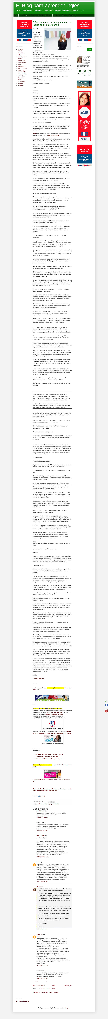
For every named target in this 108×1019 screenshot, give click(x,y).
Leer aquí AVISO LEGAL (22, 1001)
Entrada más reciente (39, 985)
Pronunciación (21, 66)
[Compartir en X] (52, 802)
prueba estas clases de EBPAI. (55, 712)
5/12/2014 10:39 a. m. (42, 965)
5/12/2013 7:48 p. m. (42, 817)
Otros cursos (48, 15)
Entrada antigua (67, 985)
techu (38, 862)
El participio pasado (21, 78)
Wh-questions (21, 81)
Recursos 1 (21, 83)
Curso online (40, 15)
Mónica (39, 886)
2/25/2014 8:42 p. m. (42, 881)
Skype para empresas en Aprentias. (53, 714)
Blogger (67, 1008)
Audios (19, 54)
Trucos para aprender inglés (22, 71)
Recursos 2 (21, 85)
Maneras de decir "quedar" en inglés (47, 756)
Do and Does (21, 75)
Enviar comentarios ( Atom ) (47, 988)
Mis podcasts (21, 52)
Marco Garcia (41, 835)
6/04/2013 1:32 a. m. (42, 830)
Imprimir (42, 796)
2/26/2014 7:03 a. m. (42, 929)
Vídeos (19, 64)
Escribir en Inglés (22, 73)
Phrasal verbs (21, 60)
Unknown (40, 934)
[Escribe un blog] (50, 802)
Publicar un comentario (41, 982)
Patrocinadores (22, 62)
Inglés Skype (57, 15)
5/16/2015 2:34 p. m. (42, 978)
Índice (33, 15)
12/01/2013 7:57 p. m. (42, 856)
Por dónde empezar (24, 15)
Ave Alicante (40, 811)
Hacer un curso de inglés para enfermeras (49, 804)
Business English (22, 68)
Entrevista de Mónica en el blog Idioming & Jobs (50, 758)
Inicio (16, 15)
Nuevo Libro (84, 74)
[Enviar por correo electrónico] (48, 802)
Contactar (71, 15)
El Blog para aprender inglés (47, 5)
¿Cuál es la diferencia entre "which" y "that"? (49, 754)
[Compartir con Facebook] (54, 802)
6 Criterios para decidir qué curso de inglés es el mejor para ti (52, 23)
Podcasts (64, 15)
